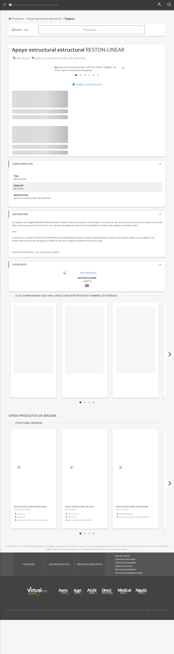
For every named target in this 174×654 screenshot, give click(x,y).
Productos (90, 30)
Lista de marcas (122, 555)
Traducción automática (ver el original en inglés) (35, 252)
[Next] (123, 68)
